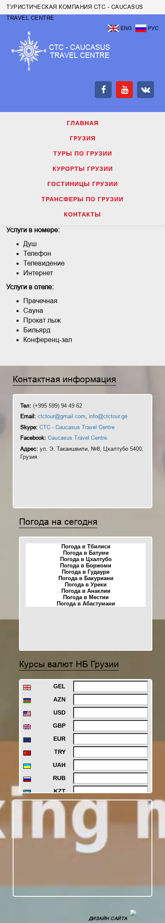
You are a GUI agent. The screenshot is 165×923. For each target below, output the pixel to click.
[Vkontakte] (145, 89)
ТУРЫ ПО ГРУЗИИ (82, 153)
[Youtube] (124, 89)
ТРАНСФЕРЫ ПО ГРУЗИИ (82, 199)
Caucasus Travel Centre (77, 438)
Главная (83, 123)
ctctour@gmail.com (61, 416)
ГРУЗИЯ (83, 138)
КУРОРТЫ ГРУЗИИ (82, 168)
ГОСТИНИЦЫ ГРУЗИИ (82, 184)
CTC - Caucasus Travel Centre (77, 427)
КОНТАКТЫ (82, 214)
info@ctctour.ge (108, 416)
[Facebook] (103, 89)
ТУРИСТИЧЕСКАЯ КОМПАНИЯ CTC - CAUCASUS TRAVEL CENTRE (60, 51)
